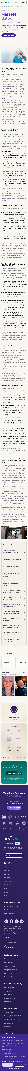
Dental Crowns (9, 987)
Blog (5, 896)
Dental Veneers (9, 962)
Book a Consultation (8, 35)
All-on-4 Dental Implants (12, 1019)
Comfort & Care (9, 910)
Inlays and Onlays (10, 998)
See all (23, 672)
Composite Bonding (10, 970)
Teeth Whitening (9, 966)
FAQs (6, 892)
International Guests (11, 906)
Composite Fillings (10, 991)
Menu (23, 2)
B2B (5, 888)
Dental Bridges (9, 995)
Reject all (20, 1065)
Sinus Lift (7, 1027)
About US (7, 867)
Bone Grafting (8, 1023)
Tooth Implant (8, 1012)
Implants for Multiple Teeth (13, 1016)
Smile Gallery (8, 881)
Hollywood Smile (9, 959)
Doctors (7, 874)
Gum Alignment (8, 662)
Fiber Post (7, 1002)
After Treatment (9, 913)
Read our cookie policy (6, 1058)
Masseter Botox (9, 977)
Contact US (8, 870)
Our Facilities (8, 885)
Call (17, 843)
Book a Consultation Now (14, 773)
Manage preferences (14, 1068)
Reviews (7, 878)
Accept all (7, 1065)
